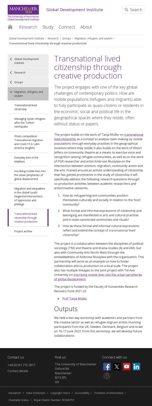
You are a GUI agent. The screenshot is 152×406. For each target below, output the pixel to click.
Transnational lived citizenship (25, 107)
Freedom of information (108, 393)
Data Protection (35, 393)
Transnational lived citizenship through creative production (48, 43)
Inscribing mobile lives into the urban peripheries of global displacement (30, 175)
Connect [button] (67, 27)
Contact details (18, 371)
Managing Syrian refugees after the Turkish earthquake (29, 122)
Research (53, 38)
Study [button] (47, 27)
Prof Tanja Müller (74, 298)
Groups (66, 38)
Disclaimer (15, 393)
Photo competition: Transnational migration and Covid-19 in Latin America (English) (28, 142)
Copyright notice (60, 393)
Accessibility (82, 393)
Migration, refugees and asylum (94, 38)
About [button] (86, 27)
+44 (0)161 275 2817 (21, 365)
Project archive (23, 231)
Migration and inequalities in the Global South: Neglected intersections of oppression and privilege (29, 196)
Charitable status (19, 400)
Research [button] (28, 27)
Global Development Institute (74, 9)
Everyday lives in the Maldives (26, 159)
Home (10, 26)
